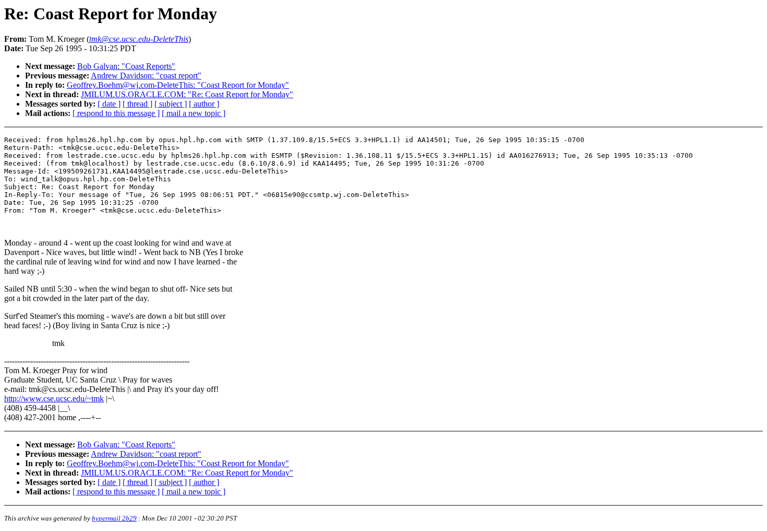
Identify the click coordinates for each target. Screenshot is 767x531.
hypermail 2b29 (114, 518)
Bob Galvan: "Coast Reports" (126, 66)
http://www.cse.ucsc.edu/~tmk (54, 398)
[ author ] (204, 103)
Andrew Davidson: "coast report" (146, 75)
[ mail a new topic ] (193, 113)
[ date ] (109, 103)
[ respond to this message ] (116, 113)
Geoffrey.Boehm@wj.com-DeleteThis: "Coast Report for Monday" (178, 84)
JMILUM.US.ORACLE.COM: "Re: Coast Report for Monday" (187, 94)
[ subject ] (170, 103)
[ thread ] (137, 103)
